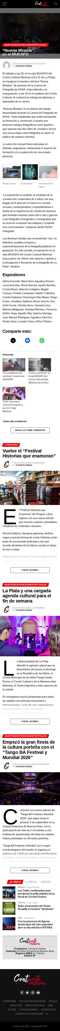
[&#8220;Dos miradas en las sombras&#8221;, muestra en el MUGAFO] (14, 364)
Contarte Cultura (24, 66)
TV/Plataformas (28, 1009)
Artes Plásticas (35, 1005)
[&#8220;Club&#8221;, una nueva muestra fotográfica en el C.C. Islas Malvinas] (14, 393)
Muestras (16, 1005)
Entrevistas (48, 1009)
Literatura (9, 1001)
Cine (50, 1005)
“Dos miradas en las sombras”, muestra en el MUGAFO (14, 376)
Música (53, 1001)
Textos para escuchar (32, 1001)
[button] (12, 176)
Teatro (12, 1009)
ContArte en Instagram (29, 1014)
